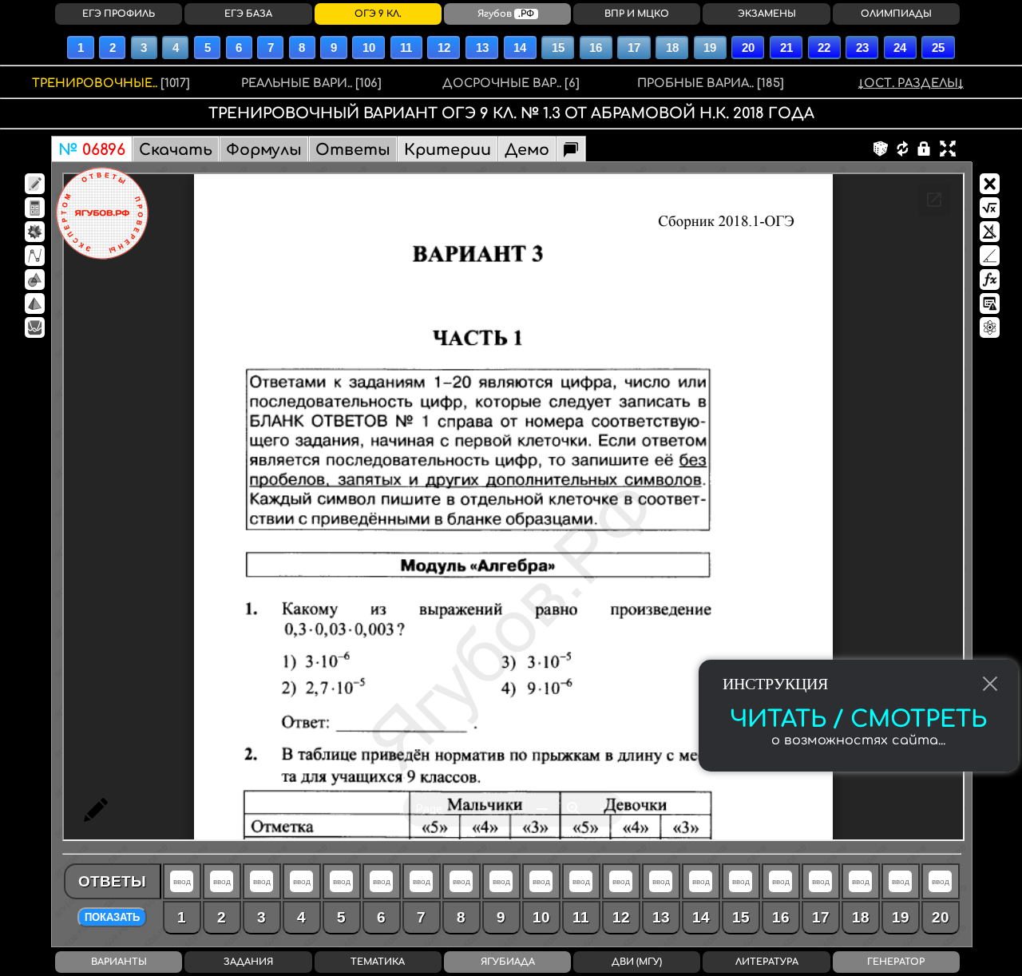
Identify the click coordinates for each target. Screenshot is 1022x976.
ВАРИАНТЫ (119, 962)
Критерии (447, 149)
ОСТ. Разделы (911, 83)
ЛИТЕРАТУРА (766, 962)
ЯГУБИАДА (508, 962)
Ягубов (505, 14)
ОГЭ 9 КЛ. (378, 14)
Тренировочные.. (111, 83)
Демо (527, 149)
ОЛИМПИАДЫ (896, 14)
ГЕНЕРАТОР (896, 962)
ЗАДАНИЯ (248, 962)
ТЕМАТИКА (378, 962)
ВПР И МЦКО (636, 14)
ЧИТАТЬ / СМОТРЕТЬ (858, 719)
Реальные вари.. (311, 83)
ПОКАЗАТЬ (112, 917)
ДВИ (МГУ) (637, 962)
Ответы (352, 149)
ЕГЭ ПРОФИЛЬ (118, 14)
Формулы (264, 149)
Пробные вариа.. (710, 83)
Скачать (175, 149)
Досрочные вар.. (511, 83)
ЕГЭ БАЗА (248, 14)
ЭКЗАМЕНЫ (767, 14)
